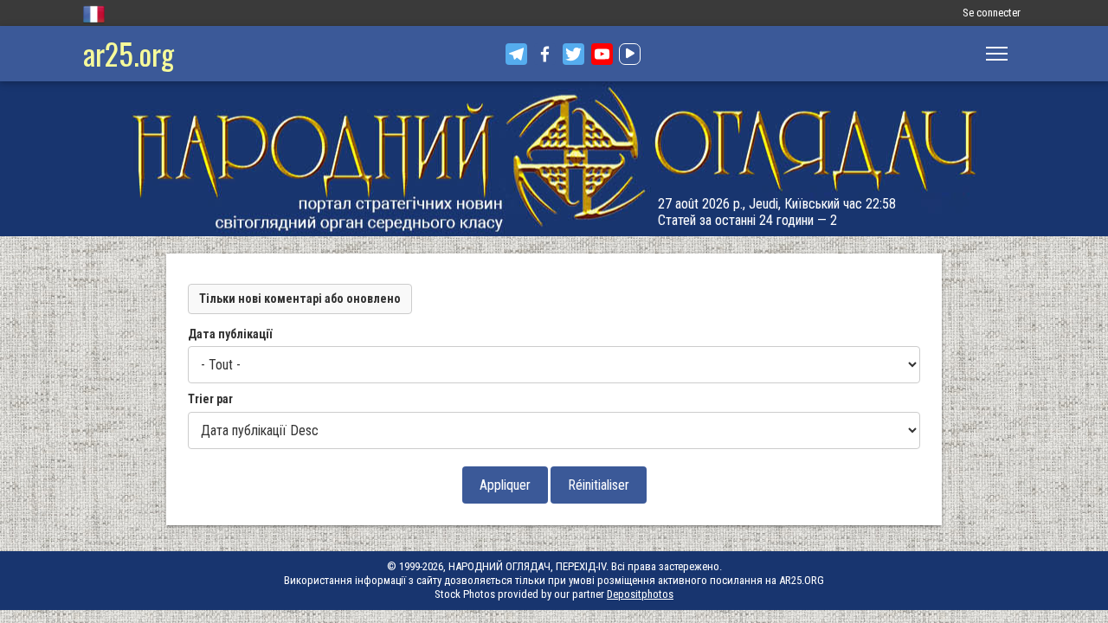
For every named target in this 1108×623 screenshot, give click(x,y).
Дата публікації (230, 334)
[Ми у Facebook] (545, 54)
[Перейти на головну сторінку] (554, 158)
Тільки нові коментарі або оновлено (300, 298)
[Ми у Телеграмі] (516, 54)
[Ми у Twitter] (573, 54)
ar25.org (128, 53)
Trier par (210, 399)
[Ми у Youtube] (602, 54)
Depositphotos (640, 594)
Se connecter (992, 12)
